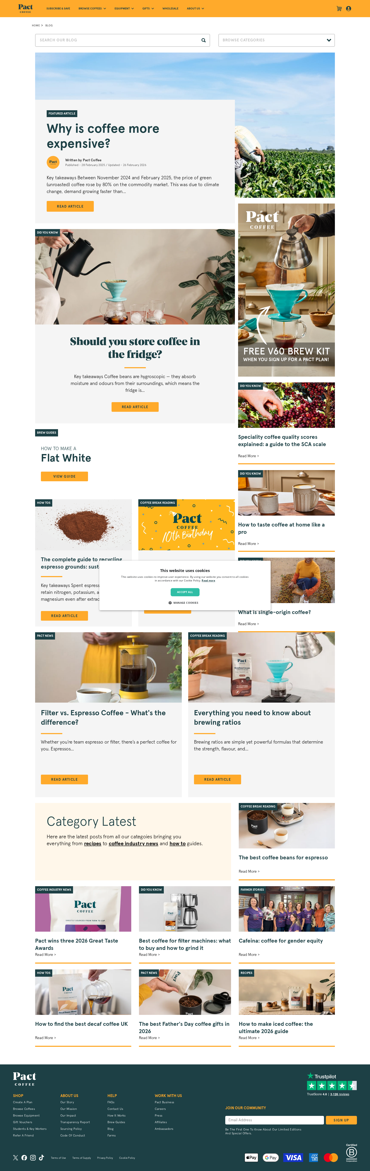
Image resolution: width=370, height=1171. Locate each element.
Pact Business (164, 1102)
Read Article (70, 206)
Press (159, 1115)
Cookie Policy (127, 1158)
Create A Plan (23, 1102)
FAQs (110, 1102)
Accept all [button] (185, 592)
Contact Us (115, 1109)
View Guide (64, 476)
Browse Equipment (26, 1115)
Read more (208, 581)
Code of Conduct (72, 1135)
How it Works (116, 1115)
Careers (160, 1109)
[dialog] (185, 585)
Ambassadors (164, 1128)
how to (178, 843)
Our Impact (68, 1115)
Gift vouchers (22, 1122)
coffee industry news (133, 843)
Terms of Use (58, 1158)
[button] (185, 603)
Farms (111, 1135)
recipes (92, 843)
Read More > (248, 456)
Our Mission (68, 1109)
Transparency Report (75, 1122)
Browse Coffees (24, 1109)
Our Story (67, 1102)
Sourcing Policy (71, 1128)
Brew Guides (116, 1122)
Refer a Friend (23, 1135)
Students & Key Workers (29, 1128)
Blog (49, 25)
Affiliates (161, 1122)
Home (36, 25)
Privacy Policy (105, 1158)
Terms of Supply (81, 1158)
